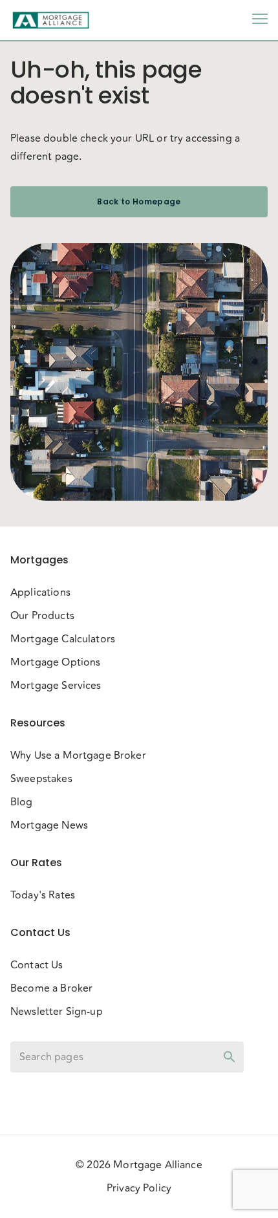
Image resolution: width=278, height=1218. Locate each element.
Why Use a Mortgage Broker (78, 755)
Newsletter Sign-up (56, 1011)
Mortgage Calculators (62, 639)
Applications (40, 592)
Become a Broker (51, 988)
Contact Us (36, 965)
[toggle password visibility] (229, 1057)
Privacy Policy (139, 1188)
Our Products (42, 616)
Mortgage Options (55, 662)
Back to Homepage (139, 201)
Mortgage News (49, 825)
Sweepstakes (41, 779)
